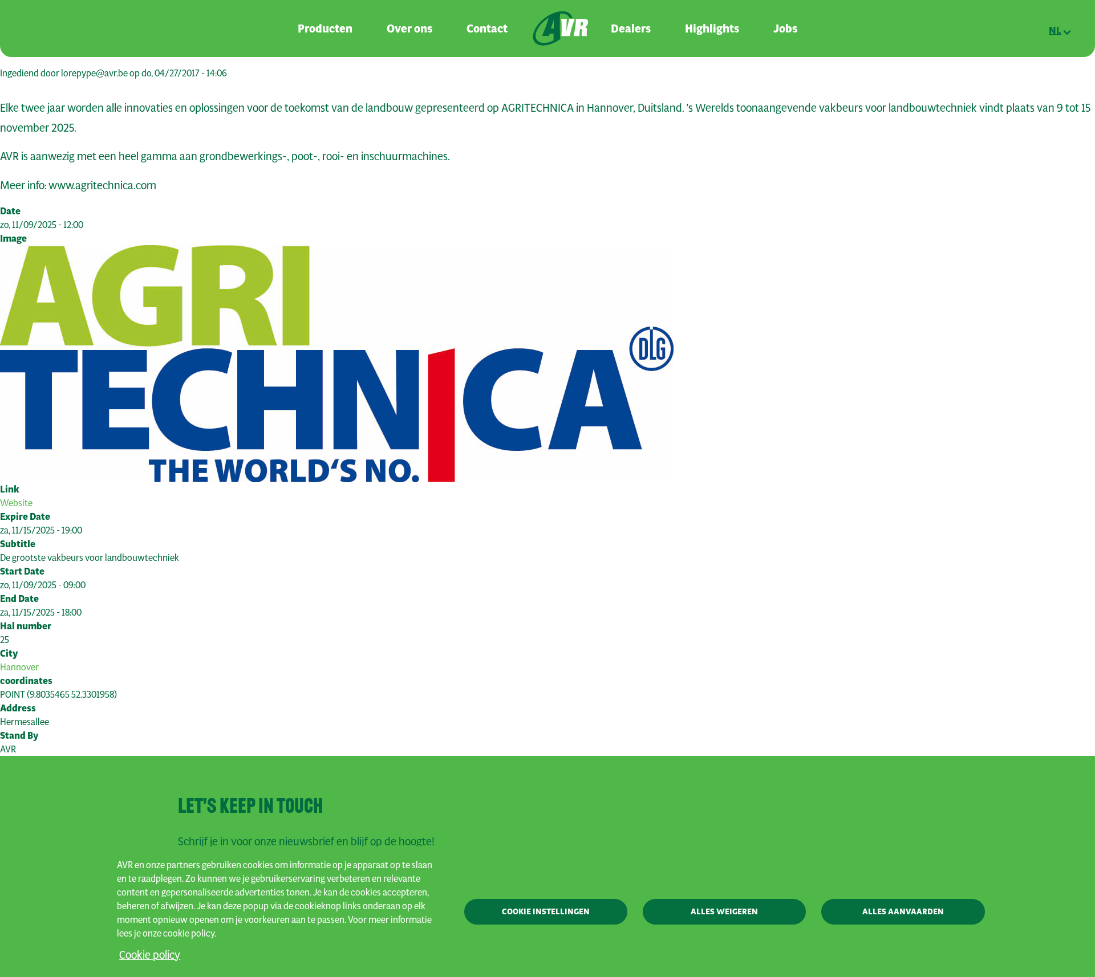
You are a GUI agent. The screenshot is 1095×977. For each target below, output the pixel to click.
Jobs (785, 28)
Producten (325, 28)
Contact (487, 28)
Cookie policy (149, 954)
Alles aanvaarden (903, 911)
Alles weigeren (724, 911)
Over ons (409, 28)
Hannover (19, 667)
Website (16, 502)
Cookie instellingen (546, 911)
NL (1055, 30)
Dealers (631, 28)
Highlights (712, 28)
